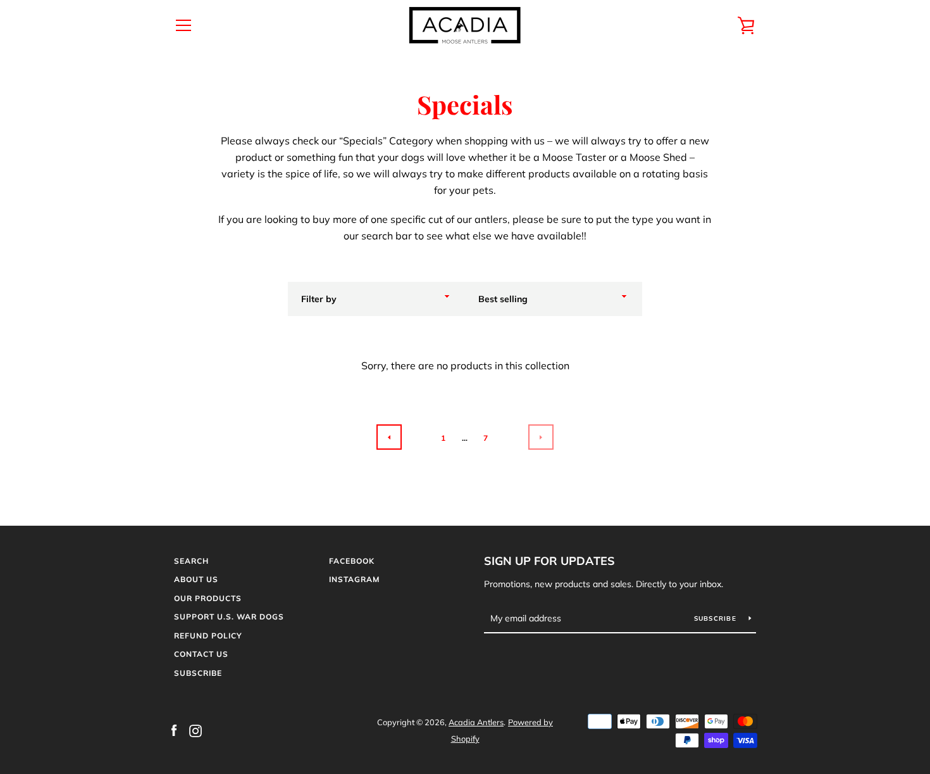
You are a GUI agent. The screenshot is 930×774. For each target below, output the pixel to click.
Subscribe (198, 673)
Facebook (352, 561)
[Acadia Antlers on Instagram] (195, 729)
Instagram (354, 579)
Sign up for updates (549, 561)
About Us (196, 579)
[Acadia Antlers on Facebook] (174, 729)
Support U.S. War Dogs (229, 616)
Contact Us (201, 654)
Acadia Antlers (476, 722)
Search (191, 561)
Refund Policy (208, 635)
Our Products (208, 598)
